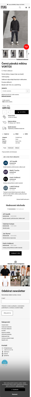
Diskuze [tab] (17, 148)
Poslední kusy (18, 137)
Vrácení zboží (11, 115)
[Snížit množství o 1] (4, 112)
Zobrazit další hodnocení (23, 199)
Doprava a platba (6, 332)
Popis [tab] (4, 148)
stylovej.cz (6, 351)
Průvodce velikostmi (6, 328)
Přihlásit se (7, 313)
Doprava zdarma (12, 121)
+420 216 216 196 (8, 350)
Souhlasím (15, 389)
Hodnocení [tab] (10, 148)
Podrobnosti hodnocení (22, 59)
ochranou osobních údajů (16, 307)
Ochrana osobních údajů (8, 338)
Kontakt (4, 330)
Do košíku (23, 112)
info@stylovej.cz (8, 348)
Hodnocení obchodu (15, 205)
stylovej (6, 353)
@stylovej (6, 355)
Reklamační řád (5, 336)
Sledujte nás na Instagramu (16, 263)
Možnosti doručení (6, 96)
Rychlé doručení (12, 127)
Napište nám (5, 340)
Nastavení (14, 394)
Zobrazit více (15, 253)
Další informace (20, 386)
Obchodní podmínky (6, 334)
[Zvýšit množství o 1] (12, 112)
